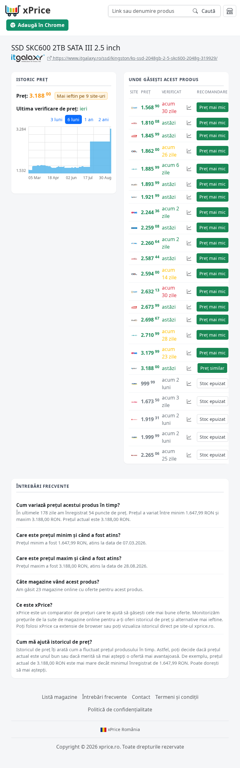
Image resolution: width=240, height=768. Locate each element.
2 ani (103, 119)
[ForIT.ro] (134, 107)
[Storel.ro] (134, 243)
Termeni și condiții (176, 696)
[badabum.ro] (134, 419)
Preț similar (212, 368)
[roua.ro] (134, 227)
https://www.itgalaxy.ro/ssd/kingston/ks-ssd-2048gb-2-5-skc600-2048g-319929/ (135, 58)
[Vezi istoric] (189, 107)
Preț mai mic (212, 107)
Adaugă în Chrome (41, 25)
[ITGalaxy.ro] (134, 196)
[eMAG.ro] (134, 212)
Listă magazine (59, 696)
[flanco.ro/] (134, 383)
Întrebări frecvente (104, 696)
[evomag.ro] (134, 135)
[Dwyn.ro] (134, 184)
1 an (88, 119)
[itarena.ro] (134, 122)
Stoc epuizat (212, 383)
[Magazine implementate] (229, 11)
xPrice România (123, 729)
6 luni (73, 119)
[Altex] (134, 401)
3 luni (56, 119)
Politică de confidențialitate (120, 709)
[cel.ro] (134, 150)
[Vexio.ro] (134, 168)
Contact (141, 696)
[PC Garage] (134, 454)
